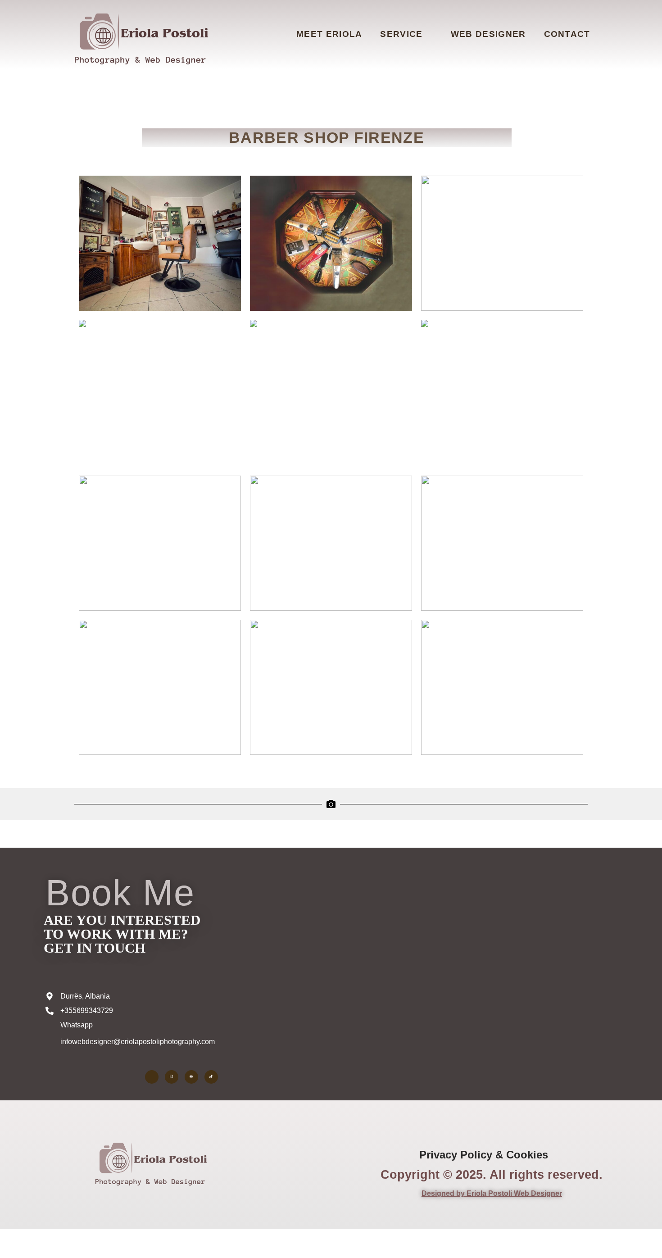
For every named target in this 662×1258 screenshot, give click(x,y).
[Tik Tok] (211, 1077)
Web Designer (488, 34)
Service (401, 34)
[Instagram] (171, 1077)
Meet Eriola (329, 34)
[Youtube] (191, 1077)
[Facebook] (152, 1077)
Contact (567, 34)
